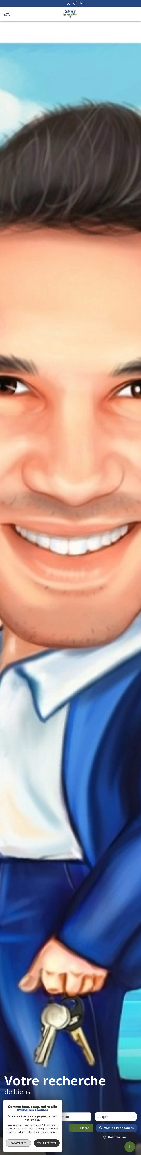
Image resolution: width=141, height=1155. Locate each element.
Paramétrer (18, 1143)
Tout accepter (47, 1143)
